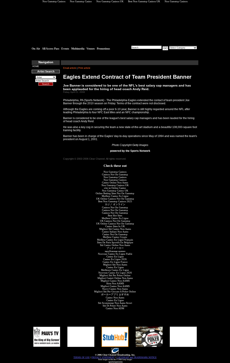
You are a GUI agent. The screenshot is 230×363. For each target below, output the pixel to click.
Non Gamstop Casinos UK (115, 185)
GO (165, 48)
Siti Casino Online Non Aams (115, 245)
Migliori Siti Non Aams (115, 264)
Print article (84, 68)
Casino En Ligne (115, 256)
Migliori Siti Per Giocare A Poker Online (115, 291)
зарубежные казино (115, 251)
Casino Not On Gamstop (115, 234)
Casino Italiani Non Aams (115, 231)
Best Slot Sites (115, 215)
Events (65, 48)
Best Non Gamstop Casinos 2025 (115, 201)
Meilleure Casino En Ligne (115, 270)
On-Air (36, 48)
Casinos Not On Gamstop (115, 174)
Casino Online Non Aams (115, 182)
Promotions (103, 48)
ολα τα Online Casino (115, 188)
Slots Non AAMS (115, 283)
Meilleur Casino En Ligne (115, 196)
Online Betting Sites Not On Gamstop (115, 193)
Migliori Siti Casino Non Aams (115, 229)
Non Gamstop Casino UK (115, 190)
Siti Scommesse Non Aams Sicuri (115, 303)
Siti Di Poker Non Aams (115, 305)
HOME (35, 66)
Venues (90, 48)
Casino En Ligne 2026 (115, 259)
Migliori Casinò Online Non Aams (115, 278)
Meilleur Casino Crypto (115, 237)
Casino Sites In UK (115, 226)
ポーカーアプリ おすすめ (115, 294)
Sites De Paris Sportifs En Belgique (115, 242)
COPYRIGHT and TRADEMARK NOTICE (136, 357)
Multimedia (77, 48)
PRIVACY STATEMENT (103, 357)
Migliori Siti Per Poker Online (115, 275)
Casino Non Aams (115, 297)
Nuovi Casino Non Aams (115, 288)
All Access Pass (50, 48)
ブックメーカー (115, 248)
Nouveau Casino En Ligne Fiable (115, 253)
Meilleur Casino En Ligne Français (115, 239)
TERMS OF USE (81, 357)
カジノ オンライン (115, 204)
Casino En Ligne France (115, 262)
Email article (69, 68)
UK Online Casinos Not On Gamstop (115, 198)
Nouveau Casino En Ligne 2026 (115, 272)
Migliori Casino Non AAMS (115, 280)
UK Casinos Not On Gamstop (115, 221)
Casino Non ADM (115, 308)
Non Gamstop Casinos (115, 171)
